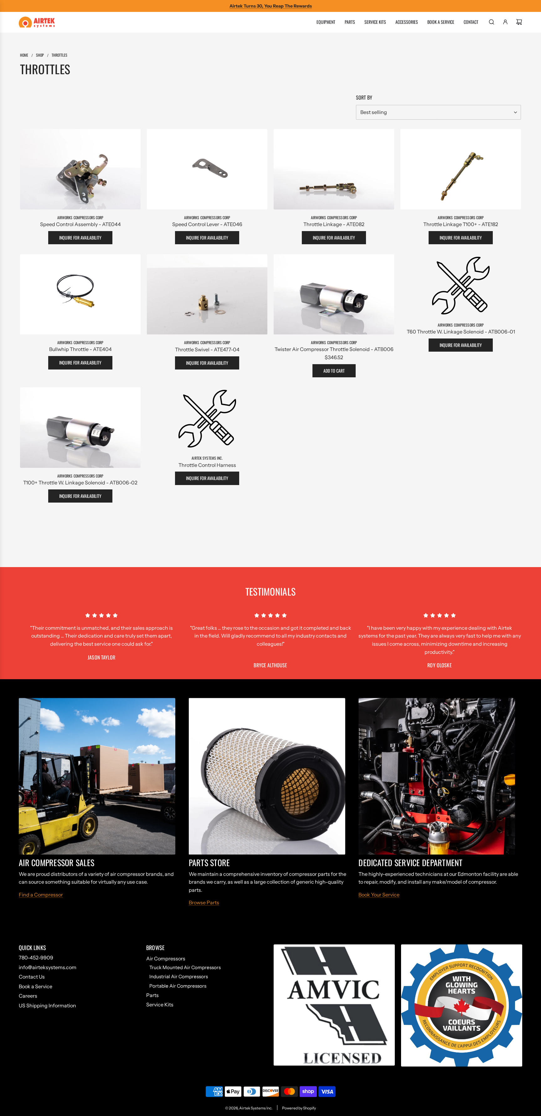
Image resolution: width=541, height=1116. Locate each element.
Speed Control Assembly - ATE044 (80, 224)
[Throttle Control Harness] (207, 418)
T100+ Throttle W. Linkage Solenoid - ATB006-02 (80, 482)
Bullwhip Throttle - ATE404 (80, 349)
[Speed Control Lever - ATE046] (207, 169)
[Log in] (505, 22)
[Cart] (519, 22)
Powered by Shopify (299, 1108)
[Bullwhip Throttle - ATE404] (80, 294)
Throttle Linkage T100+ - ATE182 (460, 224)
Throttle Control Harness (207, 465)
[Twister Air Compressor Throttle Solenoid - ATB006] (334, 294)
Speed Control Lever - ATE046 (207, 224)
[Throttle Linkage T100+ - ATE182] (460, 169)
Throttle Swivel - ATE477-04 (207, 349)
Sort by (364, 97)
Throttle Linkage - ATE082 (333, 224)
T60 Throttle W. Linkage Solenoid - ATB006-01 (461, 331)
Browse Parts (204, 902)
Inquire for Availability (80, 237)
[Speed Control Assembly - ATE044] (80, 169)
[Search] (491, 22)
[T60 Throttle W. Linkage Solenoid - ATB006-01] (460, 285)
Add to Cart (334, 370)
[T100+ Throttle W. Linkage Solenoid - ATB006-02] (80, 427)
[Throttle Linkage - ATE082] (334, 169)
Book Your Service (378, 894)
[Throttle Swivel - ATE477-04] (207, 294)
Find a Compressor (41, 894)
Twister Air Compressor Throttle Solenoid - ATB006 (334, 349)
